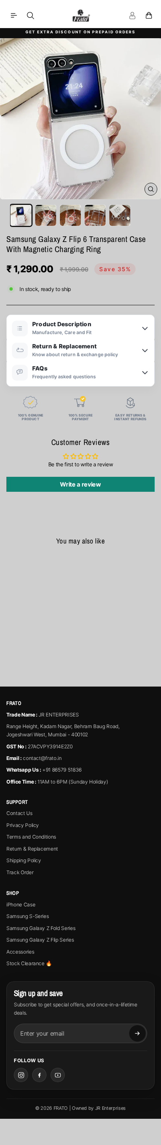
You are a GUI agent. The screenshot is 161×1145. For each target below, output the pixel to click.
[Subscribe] (137, 1033)
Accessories (20, 952)
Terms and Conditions (31, 837)
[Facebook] (39, 1075)
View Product (35, 659)
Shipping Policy (23, 860)
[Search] (30, 15)
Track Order (19, 872)
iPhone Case (20, 905)
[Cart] (148, 15)
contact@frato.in (42, 758)
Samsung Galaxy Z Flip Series (40, 940)
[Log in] (132, 15)
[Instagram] (21, 1075)
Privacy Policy (22, 825)
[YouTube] (58, 1075)
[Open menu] (13, 15)
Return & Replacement (32, 849)
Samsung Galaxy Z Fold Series (40, 928)
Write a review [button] (80, 484)
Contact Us (19, 813)
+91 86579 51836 (62, 770)
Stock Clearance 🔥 (29, 963)
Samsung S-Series (27, 916)
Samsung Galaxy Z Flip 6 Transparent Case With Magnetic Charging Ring (34, 620)
